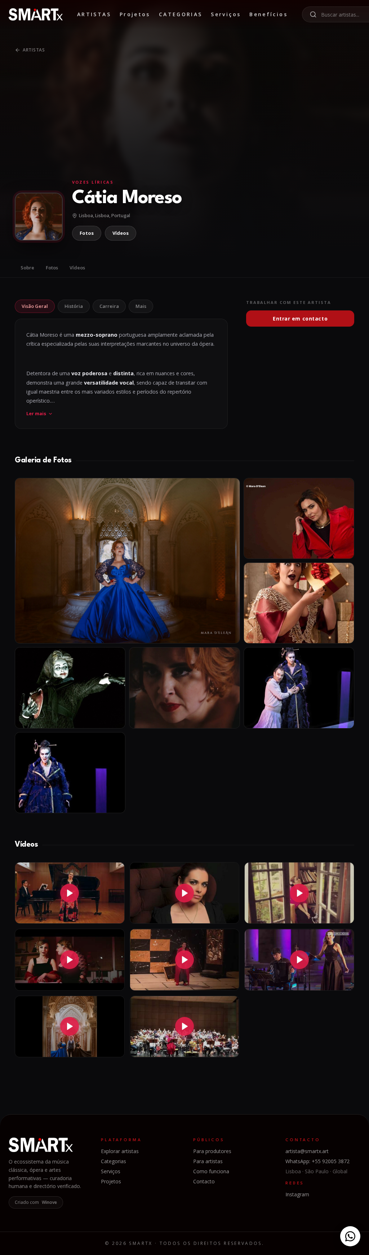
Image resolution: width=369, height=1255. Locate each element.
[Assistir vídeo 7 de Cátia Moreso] (70, 1026)
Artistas (94, 14)
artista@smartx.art (307, 1151)
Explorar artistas (120, 1151)
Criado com (36, 1202)
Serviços (226, 14)
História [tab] (74, 306)
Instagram (297, 1194)
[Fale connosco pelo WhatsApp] (350, 1236)
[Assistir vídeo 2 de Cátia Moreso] (185, 893)
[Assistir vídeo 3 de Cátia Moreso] (299, 893)
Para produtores (212, 1151)
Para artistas (208, 1161)
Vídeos (120, 233)
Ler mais (36, 413)
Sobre (27, 267)
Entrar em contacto (300, 318)
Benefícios (268, 14)
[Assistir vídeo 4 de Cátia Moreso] (70, 959)
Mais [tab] (140, 306)
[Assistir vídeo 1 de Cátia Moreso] (70, 893)
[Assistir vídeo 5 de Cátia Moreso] (185, 959)
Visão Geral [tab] (35, 306)
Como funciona (211, 1171)
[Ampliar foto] (127, 561)
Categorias (181, 14)
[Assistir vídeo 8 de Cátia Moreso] (185, 1026)
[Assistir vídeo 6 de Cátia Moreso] (299, 959)
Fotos (87, 233)
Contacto (204, 1181)
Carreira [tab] (109, 306)
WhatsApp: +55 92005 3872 (317, 1161)
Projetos (135, 14)
